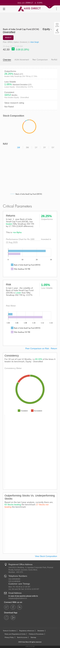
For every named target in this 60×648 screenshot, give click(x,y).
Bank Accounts (22, 637)
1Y (36, 147)
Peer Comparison (40, 59)
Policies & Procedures (36, 634)
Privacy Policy (9, 637)
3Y (44, 147)
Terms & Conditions (9, 630)
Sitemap (33, 637)
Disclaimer (40, 630)
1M (18, 147)
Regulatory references (26, 630)
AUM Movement (22, 59)
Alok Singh (34, 42)
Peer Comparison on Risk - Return (41, 348)
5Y (53, 147)
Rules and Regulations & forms (15, 634)
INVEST (8, 38)
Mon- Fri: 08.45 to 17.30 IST (19, 587)
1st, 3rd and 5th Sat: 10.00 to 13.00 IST (23, 589)
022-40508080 (14, 579)
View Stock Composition (46, 556)
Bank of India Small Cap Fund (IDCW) (21, 29)
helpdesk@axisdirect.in (17, 598)
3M (27, 147)
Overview (7, 59)
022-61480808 (14, 581)
